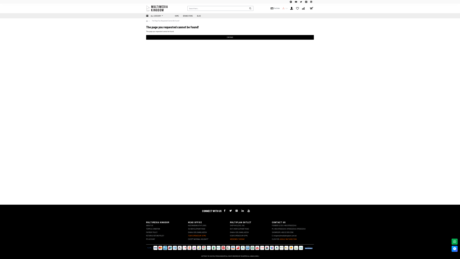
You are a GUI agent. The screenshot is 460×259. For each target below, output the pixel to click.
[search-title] (250, 8)
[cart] (311, 8)
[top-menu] (148, 2)
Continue (230, 37)
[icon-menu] (224, 210)
